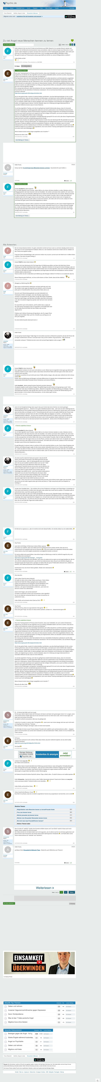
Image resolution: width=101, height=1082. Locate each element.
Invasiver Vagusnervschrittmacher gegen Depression (27, 1010)
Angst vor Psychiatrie (15, 1041)
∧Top (97, 1080)
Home (5, 8)
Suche (28, 8)
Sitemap (62, 1072)
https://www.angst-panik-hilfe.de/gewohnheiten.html (28, 93)
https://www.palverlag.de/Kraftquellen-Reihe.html (27, 743)
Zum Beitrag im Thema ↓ (22, 140)
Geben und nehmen (15, 1006)
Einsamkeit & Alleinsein (32, 1056)
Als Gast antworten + (9, 44)
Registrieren (71, 10)
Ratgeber (35, 8)
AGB (47, 1072)
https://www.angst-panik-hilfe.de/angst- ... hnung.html (28, 557)
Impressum (26, 1072)
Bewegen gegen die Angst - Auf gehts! (22, 1033)
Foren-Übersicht (8, 1056)
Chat (41, 8)
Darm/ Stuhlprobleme (15, 1014)
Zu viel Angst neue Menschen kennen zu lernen (28, 40)
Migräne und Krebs (15, 1049)
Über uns (21, 1072)
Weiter (72, 892)
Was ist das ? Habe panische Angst (20, 1018)
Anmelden (72, 8)
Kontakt (16, 1072)
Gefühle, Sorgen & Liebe (19, 1056)
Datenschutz (32, 1072)
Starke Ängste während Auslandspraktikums (24, 1037)
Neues (11, 8)
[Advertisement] (45, 515)
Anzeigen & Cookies (40, 1072)
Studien (57, 8)
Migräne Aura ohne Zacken (17, 1022)
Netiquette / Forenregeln (54, 1072)
